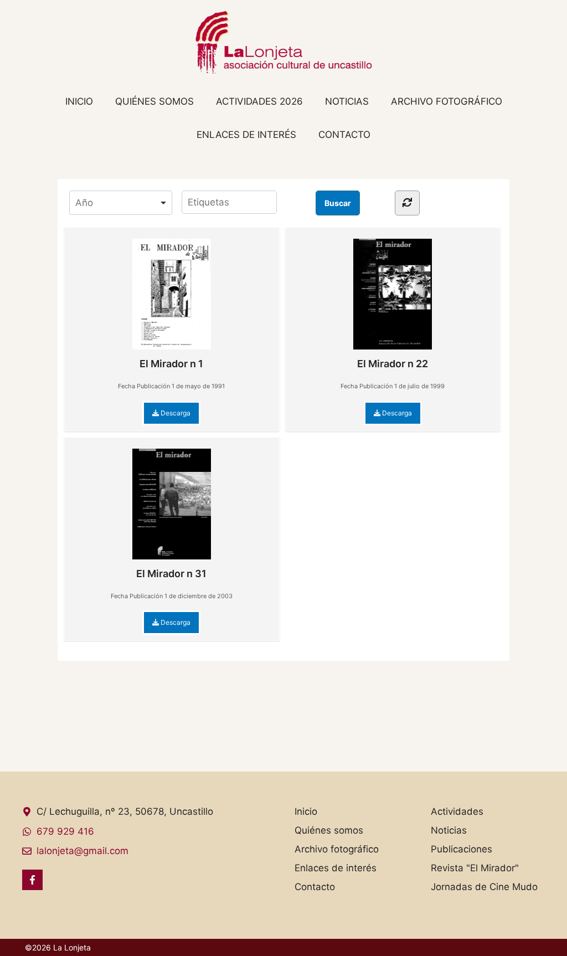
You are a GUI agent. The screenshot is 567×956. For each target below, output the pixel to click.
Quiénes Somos (154, 101)
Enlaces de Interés (246, 134)
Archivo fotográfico (446, 101)
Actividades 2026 (259, 101)
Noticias (347, 101)
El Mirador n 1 (171, 363)
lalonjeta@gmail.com (82, 850)
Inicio (79, 101)
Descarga (174, 413)
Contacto (344, 134)
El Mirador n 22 (392, 363)
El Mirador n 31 (171, 573)
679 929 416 (65, 831)
